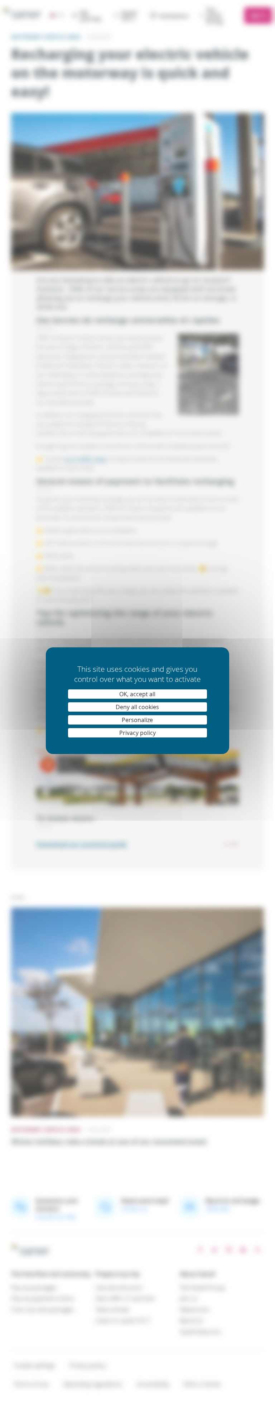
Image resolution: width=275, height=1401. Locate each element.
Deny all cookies (137, 707)
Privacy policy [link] (137, 733)
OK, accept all (137, 694)
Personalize (137, 720)
